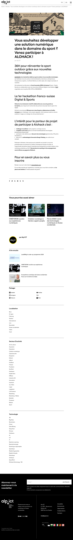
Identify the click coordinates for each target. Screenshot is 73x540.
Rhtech (11, 402)
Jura (10, 323)
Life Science (12, 391)
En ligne (11, 314)
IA (9, 435)
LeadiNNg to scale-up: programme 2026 (32, 254)
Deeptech (11, 356)
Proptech (11, 400)
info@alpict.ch (44, 516)
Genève (11, 318)
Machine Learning (14, 442)
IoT (10, 437)
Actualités (60, 504)
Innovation (12, 380)
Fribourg (11, 316)
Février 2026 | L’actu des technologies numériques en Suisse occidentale (54, 222)
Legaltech (11, 389)
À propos (59, 513)
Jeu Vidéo (11, 384)
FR (62, 2)
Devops (11, 431)
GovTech (11, 369)
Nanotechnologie (13, 444)
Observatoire (60, 508)
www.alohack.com (36, 165)
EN (66, 2)
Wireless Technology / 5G (15, 462)
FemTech (11, 362)
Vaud (10, 332)
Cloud (10, 424)
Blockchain (12, 422)
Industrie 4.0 (12, 378)
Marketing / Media (14, 396)
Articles (8, 6)
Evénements (60, 506)
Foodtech (11, 367)
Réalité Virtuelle (13, 453)
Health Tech (12, 373)
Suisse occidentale (14, 327)
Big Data (11, 420)
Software (11, 457)
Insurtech (11, 382)
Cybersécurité (12, 353)
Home (3, 6)
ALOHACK (17, 77)
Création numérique (14, 351)
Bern (10, 312)
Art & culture (12, 344)
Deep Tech (12, 428)
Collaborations (61, 511)
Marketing (11, 393)
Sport (10, 404)
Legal (10, 387)
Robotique (12, 455)
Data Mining (12, 426)
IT (9, 440)
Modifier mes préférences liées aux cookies (10, 530)
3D (10, 417)
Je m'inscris (66, 482)
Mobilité (11, 398)
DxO (57, 87)
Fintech (11, 364)
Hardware (11, 371)
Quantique (12, 448)
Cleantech (11, 349)
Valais (10, 329)
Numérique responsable (15, 446)
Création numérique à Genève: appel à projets (36, 220)
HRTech (11, 376)
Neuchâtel (11, 325)
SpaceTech (12, 460)
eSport (11, 360)
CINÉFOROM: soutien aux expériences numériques (16, 221)
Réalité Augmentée (14, 451)
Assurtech (11, 347)
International (12, 320)
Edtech (11, 358)
